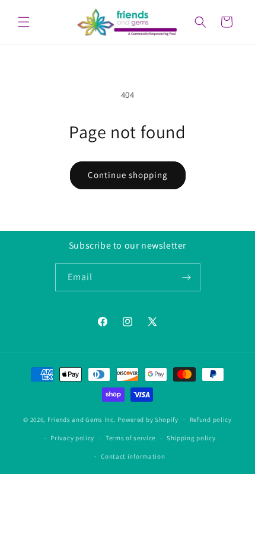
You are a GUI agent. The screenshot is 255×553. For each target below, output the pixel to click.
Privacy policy (72, 438)
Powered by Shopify (148, 419)
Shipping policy (191, 438)
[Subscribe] (187, 277)
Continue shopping (128, 174)
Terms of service (130, 438)
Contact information (133, 456)
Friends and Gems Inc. (81, 419)
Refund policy (211, 419)
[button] (24, 22)
